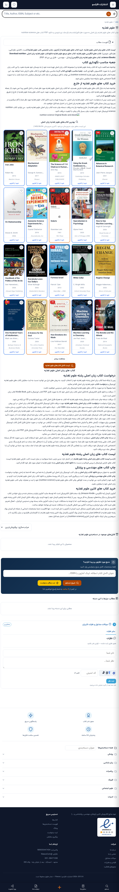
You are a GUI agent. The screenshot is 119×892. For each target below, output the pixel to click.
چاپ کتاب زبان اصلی (99, 437)
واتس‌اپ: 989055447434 (47, 850)
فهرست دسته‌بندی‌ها (50, 824)
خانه (116, 22)
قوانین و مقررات (110, 862)
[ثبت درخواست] (59, 887)
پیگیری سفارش (52, 836)
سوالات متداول (110, 858)
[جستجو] (108, 14)
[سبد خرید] (6, 5)
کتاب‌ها (55, 820)
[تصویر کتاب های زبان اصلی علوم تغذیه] (59, 115)
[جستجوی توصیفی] (114, 14)
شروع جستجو (70, 583)
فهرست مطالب (102, 42)
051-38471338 (51, 858)
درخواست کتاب (101, 384)
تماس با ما (112, 854)
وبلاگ (55, 828)
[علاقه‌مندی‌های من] (14, 5)
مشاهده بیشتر (59, 358)
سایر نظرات (111, 631)
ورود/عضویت (12, 889)
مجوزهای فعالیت (110, 866)
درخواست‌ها (35, 889)
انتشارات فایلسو (100, 5)
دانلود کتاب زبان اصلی (65, 462)
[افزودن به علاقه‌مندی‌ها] (112, 133)
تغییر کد (76, 673)
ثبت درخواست (52, 832)
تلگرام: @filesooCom (49, 854)
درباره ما (113, 850)
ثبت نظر (111, 681)
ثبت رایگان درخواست (47, 583)
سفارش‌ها (83, 889)
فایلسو (107, 96)
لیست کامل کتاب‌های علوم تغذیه (57, 365)
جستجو (107, 889)
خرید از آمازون (104, 183)
